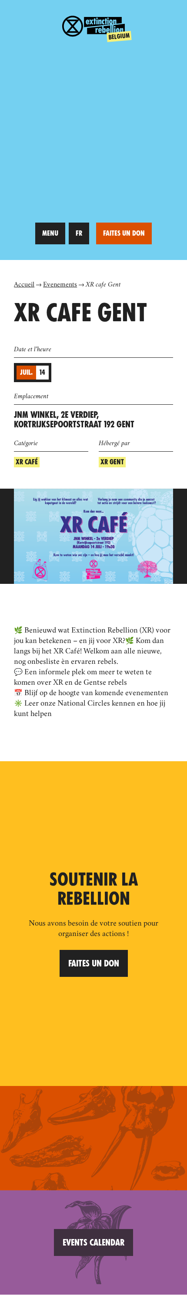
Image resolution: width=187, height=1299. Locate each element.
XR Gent (112, 462)
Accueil (24, 285)
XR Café (27, 462)
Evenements (60, 285)
